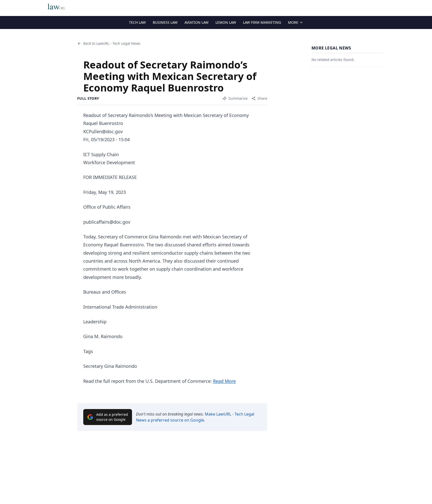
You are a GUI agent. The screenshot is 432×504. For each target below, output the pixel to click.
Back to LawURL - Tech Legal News (111, 43)
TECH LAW (137, 22)
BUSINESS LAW (165, 22)
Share (262, 98)
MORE (293, 22)
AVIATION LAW (196, 22)
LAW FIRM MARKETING (262, 22)
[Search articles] (384, 6)
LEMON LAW (226, 22)
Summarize (238, 98)
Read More (224, 381)
